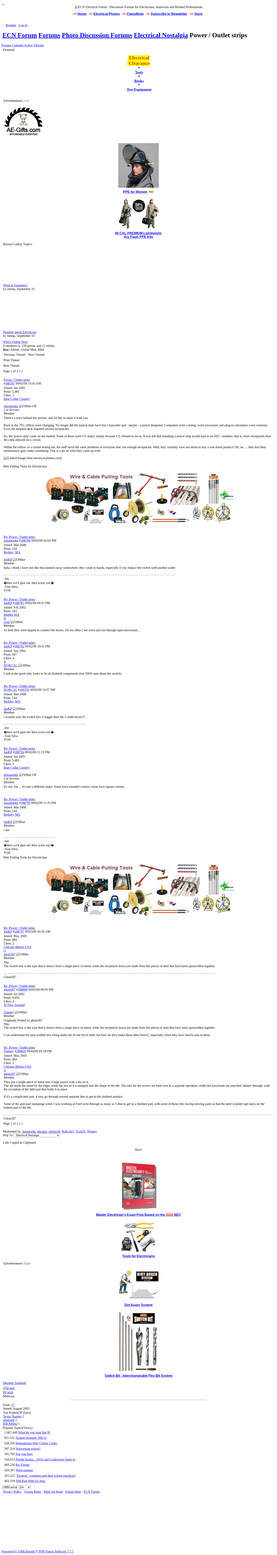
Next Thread (36, 354)
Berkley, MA (12, 552)
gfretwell (54, 1131)
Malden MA (11, 614)
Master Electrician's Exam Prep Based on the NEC (138, 1214)
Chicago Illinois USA (17, 947)
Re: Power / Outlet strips (19, 537)
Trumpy (9, 1051)
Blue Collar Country (17, 399)
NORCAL (10, 689)
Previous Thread (14, 354)
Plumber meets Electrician (19, 332)
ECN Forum (19, 35)
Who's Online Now (15, 342)
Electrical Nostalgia (161, 35)
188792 (19, 646)
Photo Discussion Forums (97, 35)
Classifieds (135, 14)
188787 (10, 383)
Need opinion (24, 1470)
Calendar (18, 45)
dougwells (28, 1131)
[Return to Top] (3, 4)
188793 (24, 689)
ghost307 (9, 989)
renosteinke (11, 540)
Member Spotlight (14, 1383)
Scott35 (80, 1131)
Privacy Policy (12, 1491)
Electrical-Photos (106, 14)
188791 (19, 603)
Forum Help (73, 1491)
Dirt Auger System (138, 1305)
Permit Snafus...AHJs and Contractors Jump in (45, 1459)
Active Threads (34, 45)
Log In (23, 25)
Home (82, 14)
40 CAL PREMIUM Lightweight (138, 233)
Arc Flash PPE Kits (138, 237)
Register (11, 25)
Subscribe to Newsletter (169, 14)
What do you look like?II (34, 1432)
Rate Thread (11, 365)
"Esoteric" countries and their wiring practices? (46, 1475)
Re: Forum (22, 1464)
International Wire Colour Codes (36, 1443)
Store (198, 14)
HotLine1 (68, 1131)
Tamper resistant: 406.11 (31, 1437)
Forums (49, 35)
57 (13, 1405)
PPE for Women (135, 192)
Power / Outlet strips (17, 380)
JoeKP (8, 603)
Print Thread (11, 360)
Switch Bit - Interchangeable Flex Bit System (138, 1375)
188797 (19, 931)
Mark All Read (53, 1491)
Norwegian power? (28, 1448)
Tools (139, 72)
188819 (21, 1051)
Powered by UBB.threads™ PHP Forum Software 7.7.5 (38, 1551)
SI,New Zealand (14, 1005)
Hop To (8, 1135)
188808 (23, 989)
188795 (25, 803)
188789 (25, 540)
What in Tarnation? (15, 285)
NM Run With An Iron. (31, 1481)
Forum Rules (32, 1491)
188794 (19, 752)
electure (42, 1131)
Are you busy (24, 1454)
